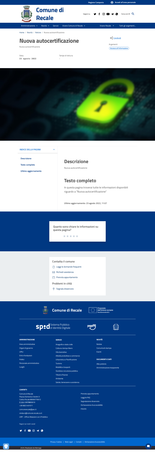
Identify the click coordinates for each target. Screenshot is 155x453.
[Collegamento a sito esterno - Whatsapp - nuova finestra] (116, 13)
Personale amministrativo (29, 363)
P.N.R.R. (84, 409)
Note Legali (69, 442)
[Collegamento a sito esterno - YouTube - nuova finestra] (107, 13)
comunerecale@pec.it (27, 409)
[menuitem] (104, 25)
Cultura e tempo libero (64, 348)
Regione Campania (96, 2)
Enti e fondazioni (25, 355)
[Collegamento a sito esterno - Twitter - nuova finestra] (94, 13)
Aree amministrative (27, 344)
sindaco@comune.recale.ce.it (30, 413)
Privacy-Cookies (56, 442)
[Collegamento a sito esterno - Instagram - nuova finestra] (103, 13)
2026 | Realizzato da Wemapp (30, 448)
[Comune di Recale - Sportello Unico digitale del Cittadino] (26, 13)
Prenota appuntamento (90, 393)
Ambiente (59, 378)
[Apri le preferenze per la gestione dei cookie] (6, 446)
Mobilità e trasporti (63, 367)
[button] (123, 2)
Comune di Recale (50, 13)
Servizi (59, 339)
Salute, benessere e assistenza (67, 382)
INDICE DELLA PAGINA (30, 149)
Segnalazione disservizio (90, 401)
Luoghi (21, 367)
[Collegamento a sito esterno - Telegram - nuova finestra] (112, 13)
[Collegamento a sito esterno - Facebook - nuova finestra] (99, 13)
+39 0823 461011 (26, 405)
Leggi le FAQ (85, 397)
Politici (21, 359)
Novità (29, 32)
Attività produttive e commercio (68, 355)
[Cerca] (133, 13)
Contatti (23, 389)
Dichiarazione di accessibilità (92, 405)
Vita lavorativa (61, 352)
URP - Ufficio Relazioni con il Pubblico (33, 416)
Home (21, 32)
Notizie (38, 32)
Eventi (99, 351)
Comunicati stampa (104, 348)
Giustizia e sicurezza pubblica (67, 371)
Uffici (21, 351)
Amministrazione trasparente (108, 367)
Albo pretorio (101, 363)
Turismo (59, 363)
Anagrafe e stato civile (64, 344)
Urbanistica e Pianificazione (66, 359)
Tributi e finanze (62, 374)
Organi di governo (26, 348)
